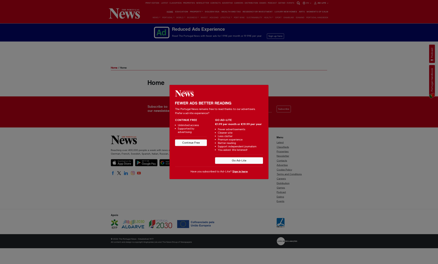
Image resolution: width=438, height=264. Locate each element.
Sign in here (240, 171)
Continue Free (191, 142)
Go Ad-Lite (239, 160)
